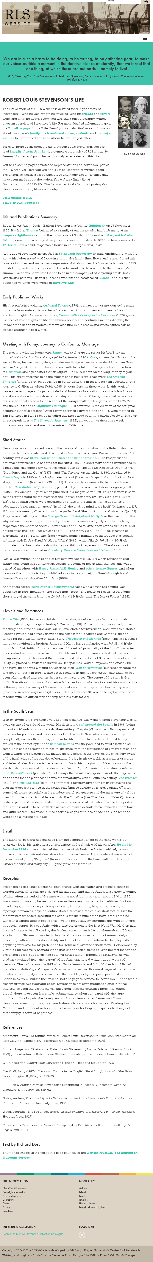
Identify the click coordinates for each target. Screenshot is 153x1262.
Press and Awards (12, 1196)
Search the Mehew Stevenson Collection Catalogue (33, 1234)
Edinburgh (97, 225)
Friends (83, 1192)
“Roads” (104, 278)
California (14, 372)
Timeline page (19, 128)
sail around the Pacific (96, 724)
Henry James (49, 568)
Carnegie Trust (61, 1255)
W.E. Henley (69, 568)
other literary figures (102, 568)
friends (87, 114)
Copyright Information (14, 1192)
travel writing (63, 282)
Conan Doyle (12, 477)
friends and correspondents (68, 133)
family (105, 114)
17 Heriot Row (13, 245)
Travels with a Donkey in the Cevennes (87, 315)
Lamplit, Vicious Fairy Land (29, 151)
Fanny (57, 352)
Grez (93, 357)
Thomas (32, 230)
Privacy (6, 1207)
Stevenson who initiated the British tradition (64, 458)
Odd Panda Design (122, 1255)
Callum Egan (98, 1255)
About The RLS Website (14, 1188)
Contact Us (8, 1199)
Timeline (83, 1199)
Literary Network (88, 1203)
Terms (6, 1203)
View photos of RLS (17, 198)
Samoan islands (62, 744)
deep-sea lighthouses (19, 235)
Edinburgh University (75, 253)
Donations (8, 1211)
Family (82, 1196)
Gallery (83, 1188)
